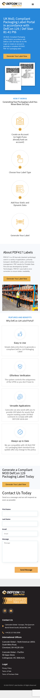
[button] (32, 4)
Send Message (26, 570)
